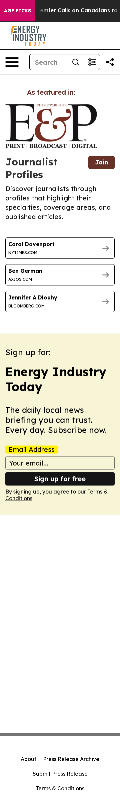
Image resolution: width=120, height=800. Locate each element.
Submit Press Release (60, 773)
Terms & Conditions (60, 788)
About (28, 759)
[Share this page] (110, 62)
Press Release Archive (71, 759)
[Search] (76, 62)
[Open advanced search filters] (92, 62)
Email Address (32, 450)
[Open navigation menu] (12, 62)
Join (101, 162)
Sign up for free (60, 479)
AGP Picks (17, 11)
